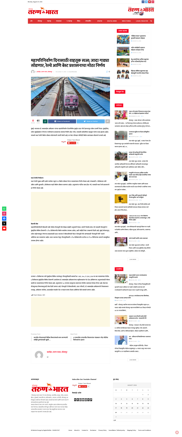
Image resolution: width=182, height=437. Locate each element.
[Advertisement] (70, 42)
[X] (4, 223)
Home (70, 430)
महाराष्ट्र (49, 21)
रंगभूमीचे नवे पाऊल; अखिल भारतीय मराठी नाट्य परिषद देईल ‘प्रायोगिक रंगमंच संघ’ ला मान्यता (140, 175)
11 (121, 403)
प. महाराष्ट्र (69, 21)
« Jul (114, 420)
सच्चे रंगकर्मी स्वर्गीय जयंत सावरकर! (138, 238)
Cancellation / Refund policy (117, 430)
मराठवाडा (59, 21)
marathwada (73, 72)
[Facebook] (4, 218)
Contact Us (85, 430)
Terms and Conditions (144, 430)
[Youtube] (4, 228)
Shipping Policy (131, 430)
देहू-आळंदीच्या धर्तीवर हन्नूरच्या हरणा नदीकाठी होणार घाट (140, 60)
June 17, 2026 (119, 300)
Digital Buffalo (47, 430)
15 (142, 403)
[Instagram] (4, 214)
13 (132, 403)
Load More (132, 259)
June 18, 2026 (133, 280)
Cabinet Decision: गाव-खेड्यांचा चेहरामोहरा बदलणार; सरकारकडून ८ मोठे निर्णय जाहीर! (139, 218)
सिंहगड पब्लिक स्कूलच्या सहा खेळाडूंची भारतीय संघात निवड (140, 72)
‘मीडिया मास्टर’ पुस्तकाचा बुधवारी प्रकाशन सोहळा (138, 37)
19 (126, 408)
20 (132, 408)
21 (137, 408)
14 (137, 403)
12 (126, 403)
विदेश (78, 21)
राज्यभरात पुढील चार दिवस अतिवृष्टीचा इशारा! (139, 133)
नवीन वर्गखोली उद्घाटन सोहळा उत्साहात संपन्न (138, 48)
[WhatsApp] (4, 209)
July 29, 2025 (133, 223)
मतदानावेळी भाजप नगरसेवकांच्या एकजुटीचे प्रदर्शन (138, 276)
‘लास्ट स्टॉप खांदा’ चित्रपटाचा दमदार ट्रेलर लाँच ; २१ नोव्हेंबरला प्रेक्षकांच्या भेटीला (139, 112)
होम (31, 21)
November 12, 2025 (135, 116)
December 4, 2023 (61, 72)
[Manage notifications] (177, 432)
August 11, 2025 (134, 157)
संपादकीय (88, 21)
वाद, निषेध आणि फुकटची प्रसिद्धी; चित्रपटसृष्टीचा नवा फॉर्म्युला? (138, 196)
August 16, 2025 (134, 137)
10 (116, 403)
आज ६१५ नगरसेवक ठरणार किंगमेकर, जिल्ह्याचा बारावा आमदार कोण (132, 296)
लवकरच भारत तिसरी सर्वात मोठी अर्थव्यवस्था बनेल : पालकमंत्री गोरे (138, 317)
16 (148, 403)
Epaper (99, 21)
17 (116, 408)
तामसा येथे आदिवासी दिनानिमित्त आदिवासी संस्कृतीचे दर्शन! (137, 153)
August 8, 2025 (134, 180)
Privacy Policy (102, 430)
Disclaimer (93, 430)
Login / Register (142, 21)
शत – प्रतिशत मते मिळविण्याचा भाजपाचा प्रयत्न (140, 337)
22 (142, 408)
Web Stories (126, 21)
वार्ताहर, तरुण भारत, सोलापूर (44, 72)
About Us (77, 430)
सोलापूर (40, 21)
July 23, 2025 (133, 241)
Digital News (112, 21)
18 (121, 408)
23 (148, 408)
